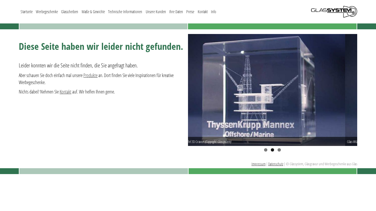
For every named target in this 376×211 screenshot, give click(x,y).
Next (366, 90)
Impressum (258, 163)
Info (213, 11)
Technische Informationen (125, 11)
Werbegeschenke (47, 11)
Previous (179, 90)
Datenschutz (275, 163)
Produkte (90, 75)
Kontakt (203, 11)
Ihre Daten (176, 11)
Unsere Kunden (156, 11)
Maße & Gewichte (93, 11)
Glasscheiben (69, 11)
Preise (190, 11)
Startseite (27, 11)
